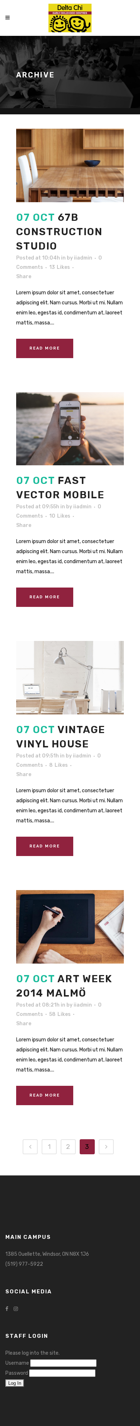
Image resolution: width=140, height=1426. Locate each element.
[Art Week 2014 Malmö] (70, 927)
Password (16, 1373)
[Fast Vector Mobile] (70, 429)
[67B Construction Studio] (70, 165)
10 (59, 516)
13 (59, 267)
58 (60, 1014)
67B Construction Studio (59, 231)
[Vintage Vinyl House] (70, 677)
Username (17, 1363)
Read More (44, 348)
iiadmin (83, 258)
